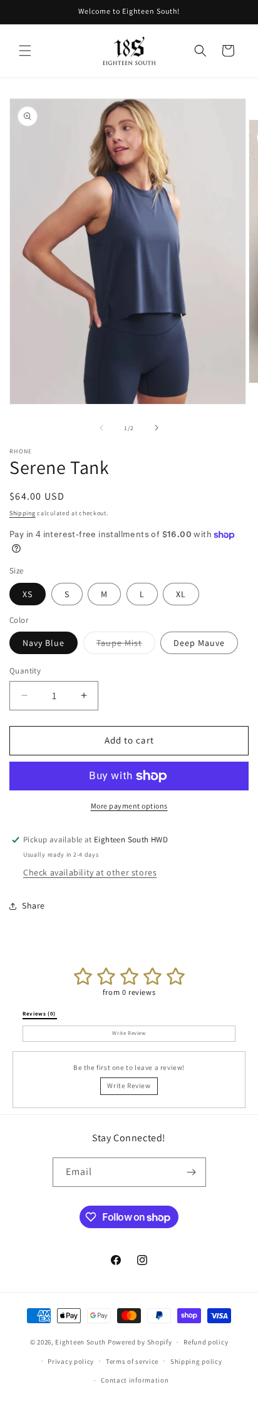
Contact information (134, 1380)
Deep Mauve (199, 642)
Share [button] (33, 905)
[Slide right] (156, 427)
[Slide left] (101, 427)
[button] (25, 50)
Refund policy (205, 1342)
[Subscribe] (191, 1172)
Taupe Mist (125, 645)
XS (28, 594)
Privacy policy (71, 1361)
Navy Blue (43, 642)
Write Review (128, 1085)
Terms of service (132, 1361)
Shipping (22, 513)
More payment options (129, 805)
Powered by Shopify (140, 1342)
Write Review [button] (128, 1033)
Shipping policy (196, 1361)
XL (181, 594)
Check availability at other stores (90, 872)
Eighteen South (80, 1342)
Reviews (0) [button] (40, 1013)
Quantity (25, 670)
